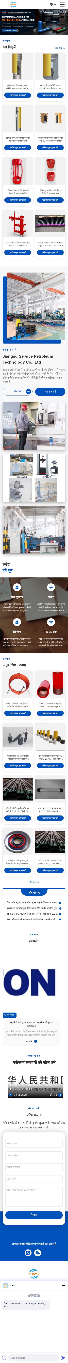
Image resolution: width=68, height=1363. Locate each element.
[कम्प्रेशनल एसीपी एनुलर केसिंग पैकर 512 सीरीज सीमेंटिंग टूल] (60, 904)
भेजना (34, 1215)
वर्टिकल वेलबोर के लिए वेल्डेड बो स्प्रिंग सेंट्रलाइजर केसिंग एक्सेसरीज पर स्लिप (18, 192)
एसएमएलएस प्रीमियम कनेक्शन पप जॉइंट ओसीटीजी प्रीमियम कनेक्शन (50, 244)
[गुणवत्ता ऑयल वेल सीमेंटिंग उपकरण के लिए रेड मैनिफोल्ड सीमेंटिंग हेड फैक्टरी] (18, 223)
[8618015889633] (27, 1252)
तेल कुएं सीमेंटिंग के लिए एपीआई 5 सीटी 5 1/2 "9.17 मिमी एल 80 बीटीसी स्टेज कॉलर (50, 757)
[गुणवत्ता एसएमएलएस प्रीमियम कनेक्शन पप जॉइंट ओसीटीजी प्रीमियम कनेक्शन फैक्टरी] (50, 223)
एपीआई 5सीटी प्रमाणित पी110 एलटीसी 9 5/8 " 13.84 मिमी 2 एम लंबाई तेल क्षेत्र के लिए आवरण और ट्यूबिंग (50, 862)
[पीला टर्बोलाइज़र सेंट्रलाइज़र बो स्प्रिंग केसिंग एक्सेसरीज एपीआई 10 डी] (60, 915)
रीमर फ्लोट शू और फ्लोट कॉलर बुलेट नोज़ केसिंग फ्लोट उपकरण (32, 898)
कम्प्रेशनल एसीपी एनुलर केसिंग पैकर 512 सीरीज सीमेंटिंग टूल (32, 904)
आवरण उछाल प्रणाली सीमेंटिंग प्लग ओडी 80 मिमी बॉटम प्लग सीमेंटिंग (50, 139)
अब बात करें (50, 391)
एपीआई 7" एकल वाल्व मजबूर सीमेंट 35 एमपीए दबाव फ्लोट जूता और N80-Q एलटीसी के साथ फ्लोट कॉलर (50, 705)
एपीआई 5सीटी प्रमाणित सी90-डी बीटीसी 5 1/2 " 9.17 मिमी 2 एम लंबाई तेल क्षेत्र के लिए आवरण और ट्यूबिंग (18, 810)
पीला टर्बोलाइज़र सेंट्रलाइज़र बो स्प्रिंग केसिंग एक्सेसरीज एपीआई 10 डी (33, 915)
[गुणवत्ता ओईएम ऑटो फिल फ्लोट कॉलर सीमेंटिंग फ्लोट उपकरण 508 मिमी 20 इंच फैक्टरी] (18, 66)
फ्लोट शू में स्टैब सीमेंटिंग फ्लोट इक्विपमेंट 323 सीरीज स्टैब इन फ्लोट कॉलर (50, 87)
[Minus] (63, 1285)
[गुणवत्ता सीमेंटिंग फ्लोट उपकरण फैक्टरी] (34, 34)
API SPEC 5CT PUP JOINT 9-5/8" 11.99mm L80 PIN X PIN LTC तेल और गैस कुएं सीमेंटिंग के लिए (50, 810)
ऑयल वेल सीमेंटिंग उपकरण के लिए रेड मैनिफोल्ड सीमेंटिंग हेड (18, 244)
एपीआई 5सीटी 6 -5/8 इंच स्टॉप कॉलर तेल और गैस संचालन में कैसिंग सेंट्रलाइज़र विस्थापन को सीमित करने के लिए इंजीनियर (17, 705)
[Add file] (4, 1357)
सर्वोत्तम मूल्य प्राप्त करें (18, 95)
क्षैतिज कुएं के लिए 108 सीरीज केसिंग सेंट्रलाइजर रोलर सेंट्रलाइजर (50, 192)
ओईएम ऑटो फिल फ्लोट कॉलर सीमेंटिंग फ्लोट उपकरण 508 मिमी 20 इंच (17, 87)
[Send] (63, 1357)
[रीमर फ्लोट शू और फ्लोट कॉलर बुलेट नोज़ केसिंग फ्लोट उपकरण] (60, 898)
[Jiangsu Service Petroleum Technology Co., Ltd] (13, 5)
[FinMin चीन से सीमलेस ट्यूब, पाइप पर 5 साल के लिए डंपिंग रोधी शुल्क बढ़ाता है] (35, 1097)
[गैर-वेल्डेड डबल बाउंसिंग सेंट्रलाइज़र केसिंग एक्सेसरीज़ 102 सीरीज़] (60, 910)
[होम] (34, 1278)
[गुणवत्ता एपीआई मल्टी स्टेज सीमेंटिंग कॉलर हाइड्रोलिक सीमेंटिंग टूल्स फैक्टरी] (18, 118)
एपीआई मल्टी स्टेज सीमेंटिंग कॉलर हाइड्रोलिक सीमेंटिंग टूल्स (18, 139)
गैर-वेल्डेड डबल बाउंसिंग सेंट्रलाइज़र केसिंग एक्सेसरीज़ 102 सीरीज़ (33, 910)
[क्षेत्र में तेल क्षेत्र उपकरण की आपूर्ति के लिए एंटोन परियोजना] (31, 983)
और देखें (60, 48)
